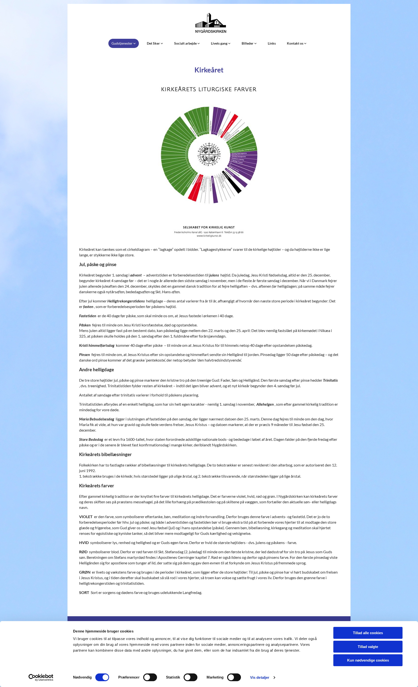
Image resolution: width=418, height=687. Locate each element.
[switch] (150, 677)
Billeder (248, 43)
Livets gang (219, 43)
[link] (123, 43)
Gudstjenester (122, 43)
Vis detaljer (259, 677)
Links (272, 43)
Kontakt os (295, 43)
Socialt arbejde (185, 43)
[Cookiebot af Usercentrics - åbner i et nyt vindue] (41, 677)
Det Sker (154, 43)
